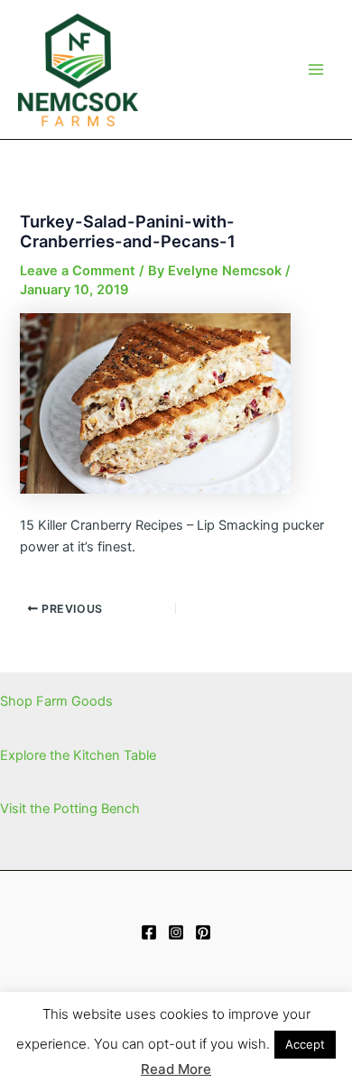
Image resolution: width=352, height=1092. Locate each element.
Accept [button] (305, 1044)
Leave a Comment (77, 271)
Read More (176, 1069)
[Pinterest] (203, 932)
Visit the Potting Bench (70, 808)
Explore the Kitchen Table (78, 755)
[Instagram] (176, 932)
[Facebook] (149, 932)
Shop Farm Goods (56, 701)
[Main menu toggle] (316, 69)
